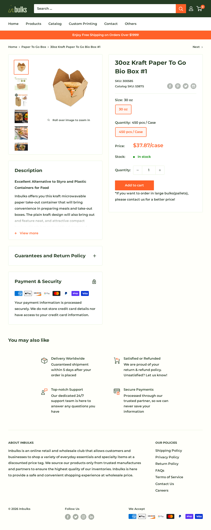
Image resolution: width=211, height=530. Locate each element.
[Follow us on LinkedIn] (91, 517)
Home (13, 24)
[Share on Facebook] (170, 86)
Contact (111, 24)
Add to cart (134, 185)
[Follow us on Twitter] (76, 517)
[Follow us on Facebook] (68, 517)
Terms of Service (169, 477)
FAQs (159, 470)
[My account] (191, 8)
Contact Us (164, 484)
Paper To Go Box (33, 47)
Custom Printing (83, 24)
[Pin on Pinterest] (178, 86)
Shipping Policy (168, 451)
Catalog (55, 24)
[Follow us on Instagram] (83, 517)
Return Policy (166, 464)
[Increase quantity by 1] (160, 170)
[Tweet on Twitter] (186, 86)
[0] (199, 8)
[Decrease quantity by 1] (137, 170)
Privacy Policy (167, 457)
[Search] (181, 8)
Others (130, 24)
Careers (161, 490)
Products (33, 24)
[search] (105, 8)
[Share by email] (193, 86)
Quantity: (123, 170)
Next (196, 47)
